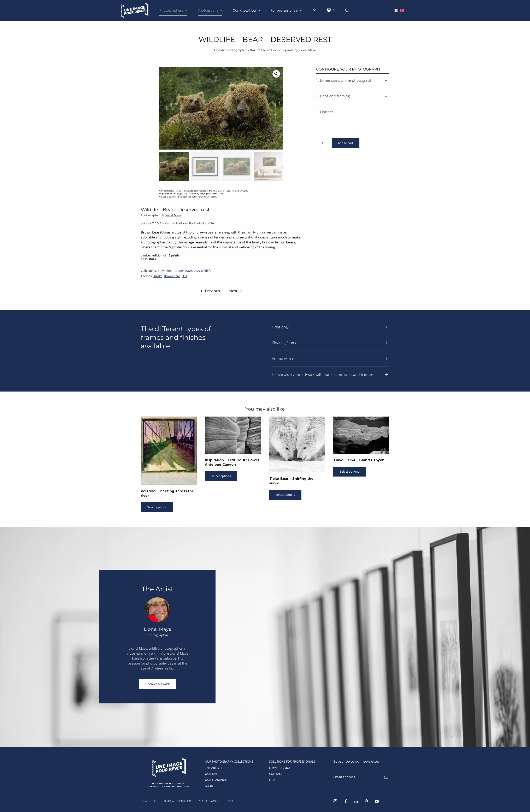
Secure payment (209, 801)
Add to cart (345, 143)
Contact (276, 774)
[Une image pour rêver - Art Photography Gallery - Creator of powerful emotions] (169, 767)
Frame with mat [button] (285, 358)
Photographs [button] (208, 10)
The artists (213, 768)
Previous (212, 290)
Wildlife (206, 271)
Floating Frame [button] (284, 342)
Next (233, 290)
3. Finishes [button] (325, 111)
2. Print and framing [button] (333, 95)
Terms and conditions (178, 801)
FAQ (272, 780)
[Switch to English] (402, 10)
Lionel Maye (173, 215)
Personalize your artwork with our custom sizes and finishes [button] (322, 374)
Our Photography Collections (229, 761)
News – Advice (279, 768)
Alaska (157, 276)
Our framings (216, 780)
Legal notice (149, 801)
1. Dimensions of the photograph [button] (344, 80)
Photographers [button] (171, 10)
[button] (314, 10)
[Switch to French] (396, 10)
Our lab (211, 774)
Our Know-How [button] (244, 10)
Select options (157, 507)
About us (212, 786)
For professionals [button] (284, 10)
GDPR (229, 801)
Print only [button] (280, 327)
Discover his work (157, 684)
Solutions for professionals (292, 761)
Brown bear (166, 271)
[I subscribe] (386, 777)
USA (196, 271)
